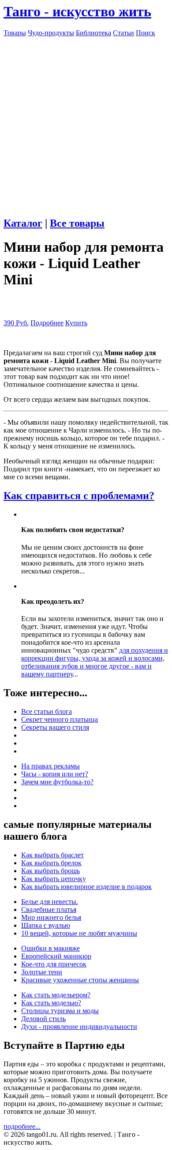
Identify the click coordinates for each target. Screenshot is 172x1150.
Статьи (123, 33)
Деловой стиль (43, 1018)
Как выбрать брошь (50, 870)
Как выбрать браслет (52, 855)
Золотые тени (41, 972)
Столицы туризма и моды (60, 1010)
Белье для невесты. (49, 901)
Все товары (77, 223)
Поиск (145, 33)
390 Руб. (16, 323)
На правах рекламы (50, 766)
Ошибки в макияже (50, 948)
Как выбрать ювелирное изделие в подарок (86, 886)
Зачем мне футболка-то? (57, 782)
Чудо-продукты (51, 33)
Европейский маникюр (56, 956)
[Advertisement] (86, 123)
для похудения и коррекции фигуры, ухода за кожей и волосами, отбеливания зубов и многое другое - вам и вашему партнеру (94, 662)
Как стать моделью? (51, 1003)
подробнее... (22, 1126)
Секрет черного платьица (59, 719)
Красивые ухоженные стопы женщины (80, 980)
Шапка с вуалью (45, 925)
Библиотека (93, 33)
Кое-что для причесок (53, 964)
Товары (15, 33)
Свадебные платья (48, 909)
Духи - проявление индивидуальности (79, 1026)
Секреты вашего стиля (55, 727)
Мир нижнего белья (51, 917)
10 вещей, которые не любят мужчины (79, 933)
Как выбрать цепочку (53, 878)
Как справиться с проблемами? (79, 495)
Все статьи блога (46, 711)
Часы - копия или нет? (54, 774)
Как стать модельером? (55, 995)
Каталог (23, 223)
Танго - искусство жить (77, 11)
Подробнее (47, 323)
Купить (76, 323)
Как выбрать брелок (51, 863)
